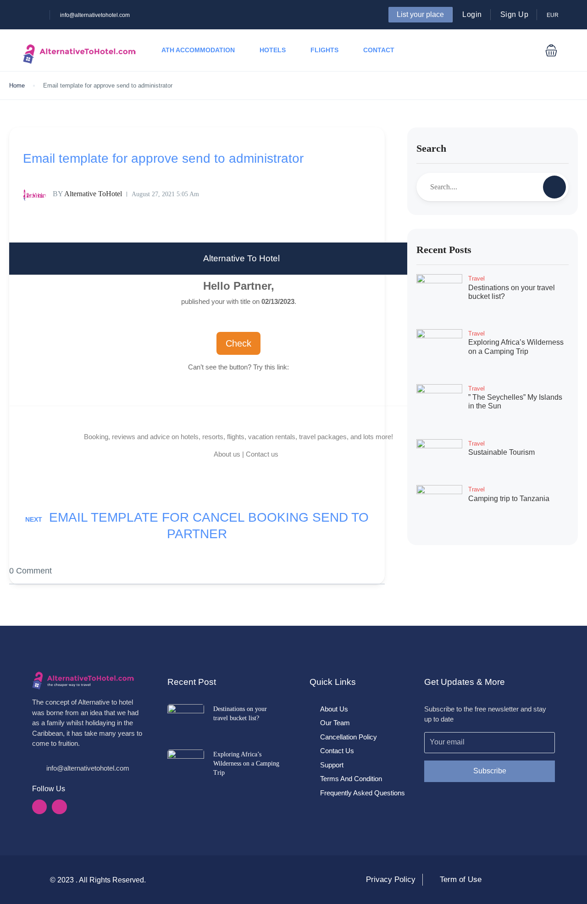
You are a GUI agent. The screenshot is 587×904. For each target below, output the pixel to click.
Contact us (262, 454)
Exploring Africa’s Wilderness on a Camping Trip (246, 763)
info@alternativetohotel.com (95, 15)
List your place (420, 14)
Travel (476, 278)
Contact (378, 50)
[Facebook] (39, 806)
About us (227, 454)
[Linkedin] (59, 806)
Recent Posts (443, 249)
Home (17, 85)
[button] (551, 50)
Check (238, 343)
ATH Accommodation (198, 50)
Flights (324, 50)
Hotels (273, 50)
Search (431, 148)
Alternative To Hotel (241, 258)
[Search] (554, 187)
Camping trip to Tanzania (508, 498)
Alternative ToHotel (87, 194)
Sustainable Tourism (501, 452)
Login (472, 14)
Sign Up (514, 14)
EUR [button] (553, 15)
